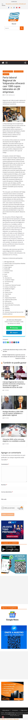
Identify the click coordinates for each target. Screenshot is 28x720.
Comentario (5, 464)
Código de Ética (23, 710)
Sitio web (3, 499)
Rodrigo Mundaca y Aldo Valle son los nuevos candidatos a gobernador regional (13, 413)
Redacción (12, 95)
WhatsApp (15, 328)
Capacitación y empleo (7, 71)
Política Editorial (5, 710)
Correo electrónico (7, 492)
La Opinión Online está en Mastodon (9, 719)
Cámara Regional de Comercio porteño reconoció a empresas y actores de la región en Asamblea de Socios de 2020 (14, 384)
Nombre (4, 485)
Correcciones (15, 710)
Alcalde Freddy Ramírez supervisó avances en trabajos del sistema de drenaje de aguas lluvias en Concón (13, 356)
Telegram (15, 332)
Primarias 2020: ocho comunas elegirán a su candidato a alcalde (14, 440)
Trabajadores (6, 74)
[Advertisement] (14, 46)
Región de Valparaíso (18, 71)
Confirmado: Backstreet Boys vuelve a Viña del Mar (14, 350)
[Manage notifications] (3, 717)
